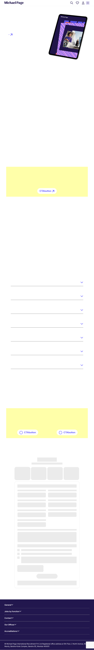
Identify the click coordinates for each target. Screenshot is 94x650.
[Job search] (71, 3)
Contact (8, 618)
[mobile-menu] (88, 3)
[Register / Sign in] (83, 3)
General (7, 605)
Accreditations (10, 631)
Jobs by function (11, 611)
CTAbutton (45, 191)
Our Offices (9, 625)
